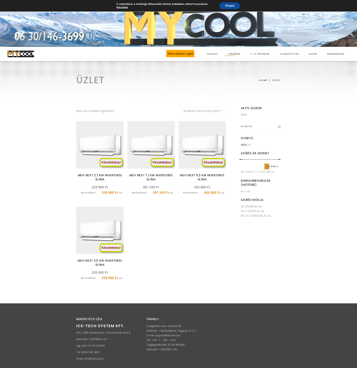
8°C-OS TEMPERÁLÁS (254, 215)
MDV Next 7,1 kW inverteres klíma (151, 177)
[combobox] (202, 111)
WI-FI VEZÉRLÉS (250, 211)
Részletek (122, 7)
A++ (243, 191)
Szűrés (272, 166)
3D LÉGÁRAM (249, 206)
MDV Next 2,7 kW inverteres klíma (100, 177)
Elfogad (229, 5)
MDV (244, 114)
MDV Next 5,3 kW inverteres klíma (202, 177)
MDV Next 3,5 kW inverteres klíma (100, 263)
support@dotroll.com (168, 335)
